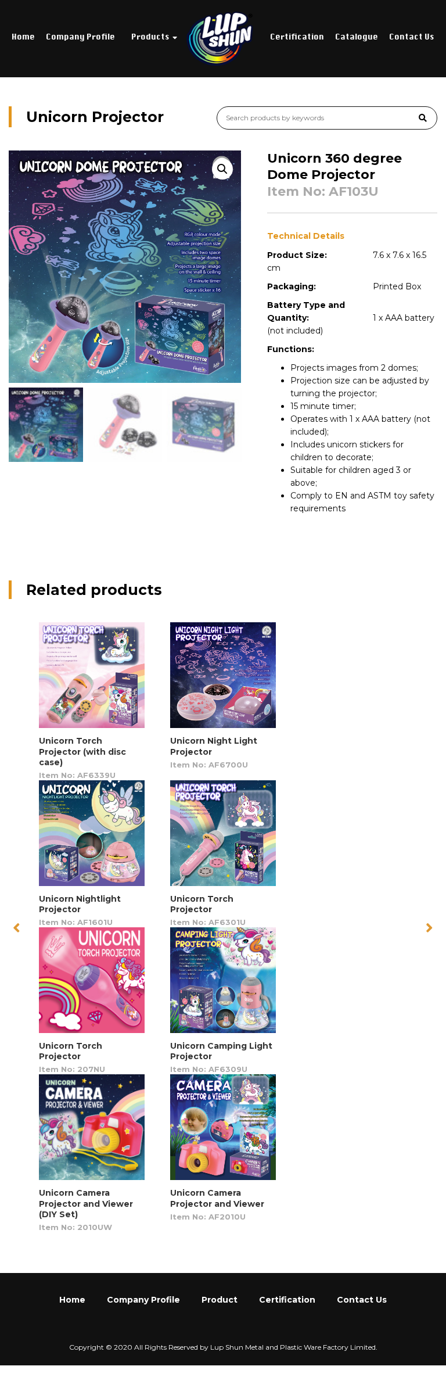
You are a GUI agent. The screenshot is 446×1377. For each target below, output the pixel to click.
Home (23, 38)
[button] (429, 927)
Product (220, 1299)
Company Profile (80, 38)
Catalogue (356, 38)
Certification (297, 38)
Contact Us (411, 38)
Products (150, 38)
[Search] (422, 118)
